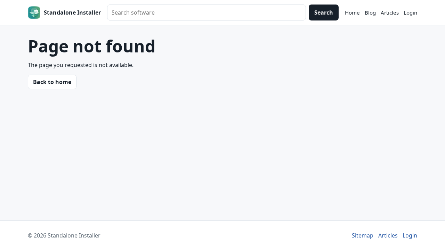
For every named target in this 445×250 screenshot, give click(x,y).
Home (352, 12)
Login (410, 12)
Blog (370, 12)
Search (323, 12)
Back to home (52, 82)
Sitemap (362, 235)
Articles (390, 12)
